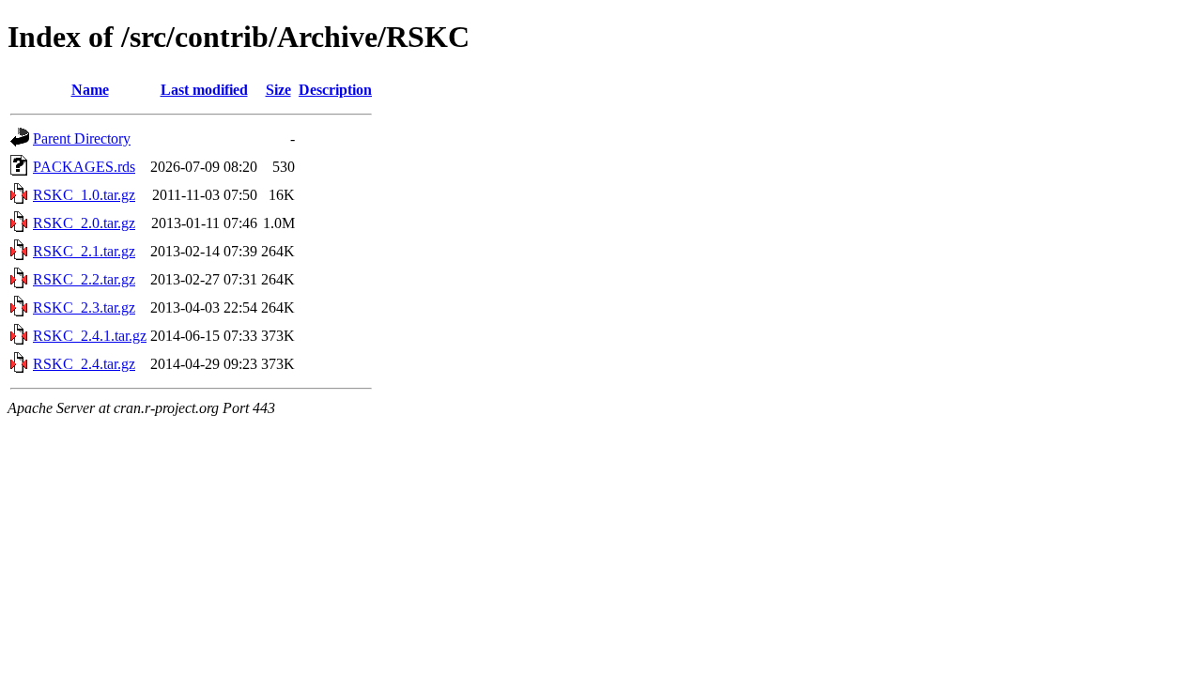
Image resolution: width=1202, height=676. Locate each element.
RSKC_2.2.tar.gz (84, 279)
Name (90, 90)
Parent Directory (82, 138)
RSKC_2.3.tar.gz (84, 307)
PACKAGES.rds (84, 167)
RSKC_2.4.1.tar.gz (89, 336)
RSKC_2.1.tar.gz (84, 251)
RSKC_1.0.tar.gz (84, 195)
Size (278, 90)
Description (335, 90)
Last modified (204, 90)
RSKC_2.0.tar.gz (84, 223)
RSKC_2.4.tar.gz (84, 364)
